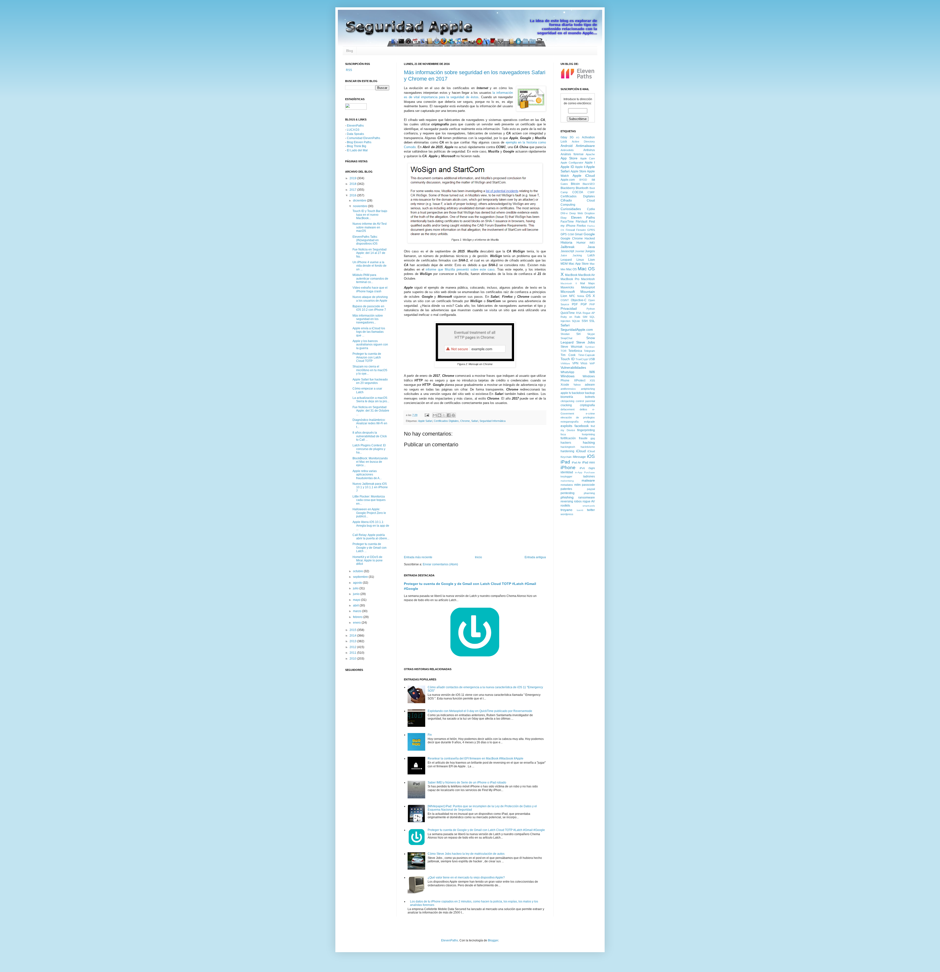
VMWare (565, 363)
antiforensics (568, 388)
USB (592, 359)
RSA (578, 312)
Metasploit (588, 287)
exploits (566, 426)
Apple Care (587, 158)
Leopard (566, 259)
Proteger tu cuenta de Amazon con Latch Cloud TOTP (366, 357)
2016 (353, 195)
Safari (474, 420)
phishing (567, 497)
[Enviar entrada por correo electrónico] (426, 415)
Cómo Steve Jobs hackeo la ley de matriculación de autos (466, 853)
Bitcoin (575, 184)
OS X (590, 296)
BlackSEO (589, 183)
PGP (584, 304)
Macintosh (588, 279)
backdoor (578, 393)
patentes (566, 489)
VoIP (592, 363)
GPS (564, 234)
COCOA (577, 192)
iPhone (568, 467)
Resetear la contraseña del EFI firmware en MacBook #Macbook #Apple (475, 758)
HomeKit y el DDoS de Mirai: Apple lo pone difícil (367, 560)
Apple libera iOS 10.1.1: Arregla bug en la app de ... (370, 525)
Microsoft (568, 292)
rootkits (565, 505)
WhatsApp (567, 372)
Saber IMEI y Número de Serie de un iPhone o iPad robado (467, 782)
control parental (585, 401)
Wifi (592, 372)
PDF (575, 304)
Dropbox (590, 213)
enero (357, 622)
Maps (591, 283)
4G (577, 137)
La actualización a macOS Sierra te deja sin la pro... (370, 399)
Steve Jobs (585, 342)
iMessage (579, 457)
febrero (358, 617)
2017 (353, 189)
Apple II (580, 167)
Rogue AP (589, 312)
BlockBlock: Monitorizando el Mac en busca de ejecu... (370, 462)
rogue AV (589, 501)
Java (591, 247)
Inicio (478, 557)
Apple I (590, 162)
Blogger (493, 940)
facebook (582, 426)
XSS (592, 380)
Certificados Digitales (446, 420)
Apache (590, 154)
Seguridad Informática (492, 420)
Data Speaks (355, 134)
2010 (353, 658)
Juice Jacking (571, 255)
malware (588, 480)
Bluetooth (582, 188)
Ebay (564, 217)
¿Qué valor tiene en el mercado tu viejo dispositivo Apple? (466, 877)
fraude (583, 438)
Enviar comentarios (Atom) (440, 564)
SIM (585, 316)
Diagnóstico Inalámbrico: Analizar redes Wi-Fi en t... (369, 423)
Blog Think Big (356, 146)
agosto (358, 582)
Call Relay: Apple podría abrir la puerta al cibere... (370, 536)
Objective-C (579, 300)
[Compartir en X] (444, 415)
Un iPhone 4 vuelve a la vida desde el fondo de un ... (369, 266)
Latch (591, 255)
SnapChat (566, 338)
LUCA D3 (353, 129)
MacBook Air (586, 275)
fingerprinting (586, 430)
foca (563, 434)
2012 (353, 647)
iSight (591, 468)
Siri (578, 334)
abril (356, 605)
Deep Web (576, 213)
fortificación (568, 438)
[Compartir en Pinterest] (453, 415)
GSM (571, 234)
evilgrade (589, 421)
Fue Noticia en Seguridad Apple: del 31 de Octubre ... (370, 410)
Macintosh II (569, 283)
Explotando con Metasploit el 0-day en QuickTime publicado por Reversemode (480, 711)
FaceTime (567, 221)
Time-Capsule (586, 355)
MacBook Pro (570, 279)
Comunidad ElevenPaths (363, 138)
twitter (591, 510)
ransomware (586, 497)
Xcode (565, 384)
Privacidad (569, 308)
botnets (590, 397)
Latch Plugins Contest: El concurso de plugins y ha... (369, 449)
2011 (353, 652)
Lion (591, 259)
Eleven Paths (583, 217)
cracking (566, 405)
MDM (564, 263)
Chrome (465, 420)
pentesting (568, 493)
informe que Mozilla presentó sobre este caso (460, 269)
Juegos (590, 251)
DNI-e (564, 213)
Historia (566, 242)
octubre (358, 571)
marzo (357, 611)
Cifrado (566, 200)
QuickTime (568, 313)
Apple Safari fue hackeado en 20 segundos (370, 381)
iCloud (581, 451)
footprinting (588, 434)
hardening (567, 451)
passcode (588, 484)
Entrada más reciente (418, 557)
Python (591, 308)
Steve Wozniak (571, 346)
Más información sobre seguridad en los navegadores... (367, 319)
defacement (568, 409)
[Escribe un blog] (439, 415)
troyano (566, 510)
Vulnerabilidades (573, 367)
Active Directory (583, 141)
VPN (575, 363)
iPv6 (582, 468)
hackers (566, 442)
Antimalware (585, 146)
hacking (589, 442)
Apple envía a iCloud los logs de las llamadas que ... (368, 332)
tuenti (580, 510)
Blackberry (568, 188)
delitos (583, 409)
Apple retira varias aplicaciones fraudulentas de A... (367, 474)
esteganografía (569, 421)
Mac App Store (579, 263)
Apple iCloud (584, 176)
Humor (581, 242)
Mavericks (567, 287)
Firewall (570, 229)
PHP (592, 304)
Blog (349, 51)
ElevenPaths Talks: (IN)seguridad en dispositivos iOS (365, 240)
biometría (567, 397)
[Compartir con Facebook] (448, 415)
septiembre (361, 577)
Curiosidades (571, 209)
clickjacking (567, 401)
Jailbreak (568, 247)
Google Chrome (572, 238)
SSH (585, 321)
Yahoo (577, 384)
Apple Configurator (572, 162)
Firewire (581, 229)
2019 (353, 178)
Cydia (591, 209)
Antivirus (589, 150)
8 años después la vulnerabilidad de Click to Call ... (369, 436)
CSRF (591, 192)
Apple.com (568, 179)
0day (564, 137)
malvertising (567, 480)
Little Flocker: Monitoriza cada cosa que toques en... (369, 500)
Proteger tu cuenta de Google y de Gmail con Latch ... (369, 547)
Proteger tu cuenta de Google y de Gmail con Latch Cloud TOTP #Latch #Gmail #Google (486, 830)
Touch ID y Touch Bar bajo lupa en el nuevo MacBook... (369, 214)
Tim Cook (568, 355)
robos (578, 501)
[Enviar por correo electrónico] (434, 415)
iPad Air (576, 462)
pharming (589, 493)
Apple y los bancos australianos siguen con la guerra (370, 344)
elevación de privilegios (578, 417)
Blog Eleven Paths (359, 142)
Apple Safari (425, 420)
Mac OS (571, 269)
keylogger (566, 476)
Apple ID (567, 167)
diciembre (360, 200)
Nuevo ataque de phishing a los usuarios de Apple (370, 298)
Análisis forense (572, 154)
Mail (582, 283)
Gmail (579, 234)
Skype (591, 333)
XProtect (579, 380)
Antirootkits (567, 150)
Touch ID (568, 359)
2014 (353, 635)
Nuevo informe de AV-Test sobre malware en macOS (369, 227)
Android (567, 146)
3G (572, 137)
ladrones (589, 476)
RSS (348, 70)
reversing (567, 501)
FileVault (581, 221)
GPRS (591, 229)
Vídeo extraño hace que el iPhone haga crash (370, 289)
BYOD (583, 179)
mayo (357, 600)
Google (589, 234)
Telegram (589, 350)
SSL (592, 321)
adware (590, 384)
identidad (567, 472)
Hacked (590, 238)
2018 (353, 184)
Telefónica (575, 351)
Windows (568, 376)
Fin (430, 734)
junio (356, 594)
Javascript (567, 251)
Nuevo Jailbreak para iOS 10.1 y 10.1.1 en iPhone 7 (370, 487)
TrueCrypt (582, 359)
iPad (565, 461)
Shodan (565, 333)
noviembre (360, 206)
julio (356, 588)
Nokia (580, 296)
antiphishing (588, 388)
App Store (569, 158)
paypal (591, 488)
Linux (580, 259)
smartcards (589, 505)
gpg (592, 438)
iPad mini (588, 462)
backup (590, 393)
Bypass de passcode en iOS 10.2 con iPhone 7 (369, 308)
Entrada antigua (535, 557)
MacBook (571, 275)
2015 (353, 630)
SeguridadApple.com (577, 330)
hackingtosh (568, 446)
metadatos (567, 484)
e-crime (590, 413)
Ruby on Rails (570, 316)
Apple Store (578, 171)
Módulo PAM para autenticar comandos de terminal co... (370, 278)
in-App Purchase (585, 472)
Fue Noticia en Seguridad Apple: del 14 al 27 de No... (369, 253)
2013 (353, 641)
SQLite (576, 321)
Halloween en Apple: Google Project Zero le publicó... (369, 513)
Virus (583, 363)
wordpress (567, 514)
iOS (591, 456)
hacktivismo (588, 446)
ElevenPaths (355, 125)
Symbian (590, 346)
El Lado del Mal (357, 150)
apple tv (566, 393)
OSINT (565, 300)
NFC (572, 296)
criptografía (587, 405)
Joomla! (579, 251)
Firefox (581, 225)
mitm (577, 484)
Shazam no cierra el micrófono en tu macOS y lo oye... (369, 370)
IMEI (592, 242)
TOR (563, 350)
